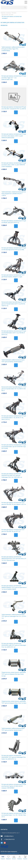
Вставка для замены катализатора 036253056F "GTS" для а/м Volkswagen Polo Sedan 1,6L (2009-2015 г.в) (14, 757)
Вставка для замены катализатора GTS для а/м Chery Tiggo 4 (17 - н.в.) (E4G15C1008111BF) (14, 77)
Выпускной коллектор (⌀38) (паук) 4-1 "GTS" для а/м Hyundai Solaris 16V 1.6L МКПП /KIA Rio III (14, 388)
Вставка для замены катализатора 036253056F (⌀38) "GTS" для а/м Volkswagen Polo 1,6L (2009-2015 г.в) (14, 645)
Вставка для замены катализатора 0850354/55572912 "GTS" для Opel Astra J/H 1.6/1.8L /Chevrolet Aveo (14, 558)
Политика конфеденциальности (10, 853)
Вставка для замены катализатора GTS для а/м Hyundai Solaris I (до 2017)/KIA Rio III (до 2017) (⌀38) (14, 446)
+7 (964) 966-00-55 (9, 839)
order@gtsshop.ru (8, 836)
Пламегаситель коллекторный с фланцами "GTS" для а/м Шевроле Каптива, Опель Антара (14, 674)
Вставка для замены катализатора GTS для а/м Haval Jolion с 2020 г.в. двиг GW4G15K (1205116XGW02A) (14, 164)
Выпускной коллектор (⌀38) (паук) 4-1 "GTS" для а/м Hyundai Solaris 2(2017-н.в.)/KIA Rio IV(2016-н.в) (14, 303)
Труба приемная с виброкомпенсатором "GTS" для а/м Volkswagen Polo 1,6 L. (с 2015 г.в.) (14, 616)
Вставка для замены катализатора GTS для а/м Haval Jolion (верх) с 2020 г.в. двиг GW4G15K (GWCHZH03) (14, 135)
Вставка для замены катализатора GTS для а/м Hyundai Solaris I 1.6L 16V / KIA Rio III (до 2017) (14, 815)
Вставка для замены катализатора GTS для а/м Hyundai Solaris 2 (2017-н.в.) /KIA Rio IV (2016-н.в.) (14, 332)
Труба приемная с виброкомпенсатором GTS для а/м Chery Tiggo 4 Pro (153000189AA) (13, 48)
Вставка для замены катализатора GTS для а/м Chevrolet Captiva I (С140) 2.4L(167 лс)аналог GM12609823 (14, 786)
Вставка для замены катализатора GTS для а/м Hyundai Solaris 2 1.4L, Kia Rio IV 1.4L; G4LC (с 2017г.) (14, 417)
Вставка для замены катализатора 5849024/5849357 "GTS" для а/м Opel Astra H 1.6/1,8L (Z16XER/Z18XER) (14, 587)
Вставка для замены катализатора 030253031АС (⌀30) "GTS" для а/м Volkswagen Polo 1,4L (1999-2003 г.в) (12, 475)
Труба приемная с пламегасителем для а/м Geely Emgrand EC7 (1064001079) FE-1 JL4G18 (14, 193)
